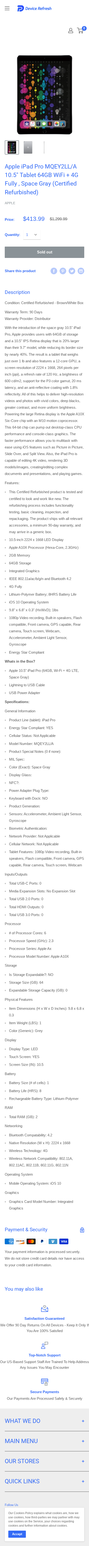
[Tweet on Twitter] (72, 270)
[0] (80, 30)
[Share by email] (81, 270)
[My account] (70, 30)
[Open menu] (7, 8)
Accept (17, 1534)
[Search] (67, 19)
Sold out (44, 252)
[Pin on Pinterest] (63, 270)
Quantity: (12, 235)
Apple (10, 203)
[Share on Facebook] (54, 270)
